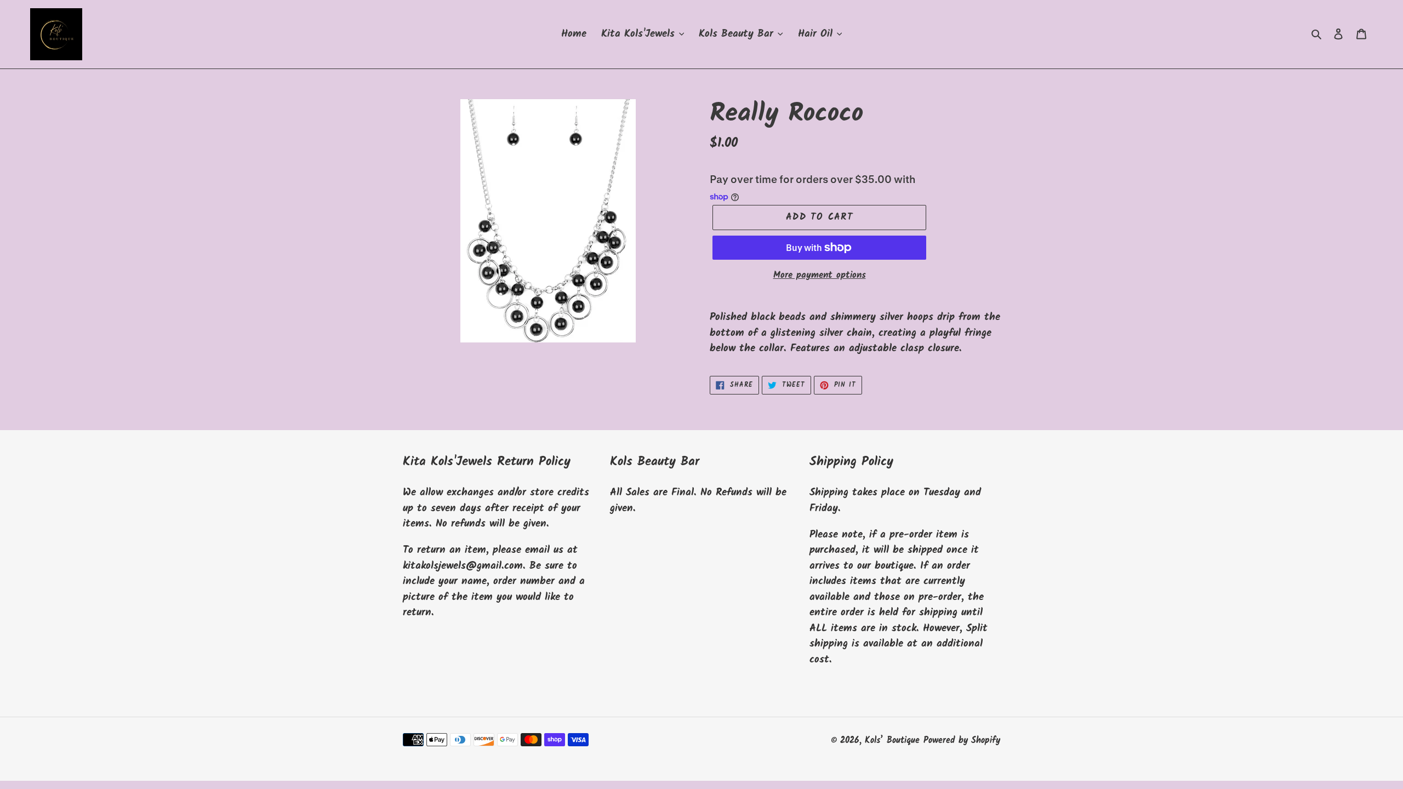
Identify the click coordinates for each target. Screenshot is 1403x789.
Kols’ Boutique (892, 740)
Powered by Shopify (961, 740)
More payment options (819, 275)
